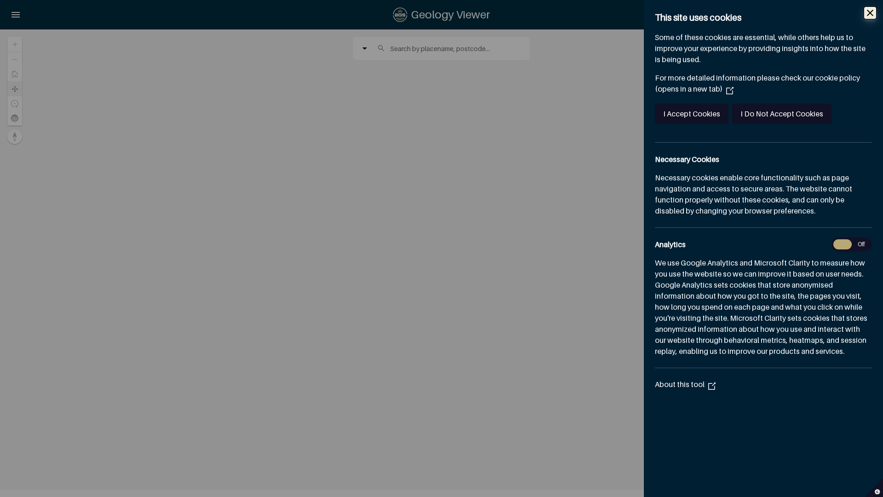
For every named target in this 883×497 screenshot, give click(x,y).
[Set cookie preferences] (874, 488)
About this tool (685, 384)
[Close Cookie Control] (870, 12)
